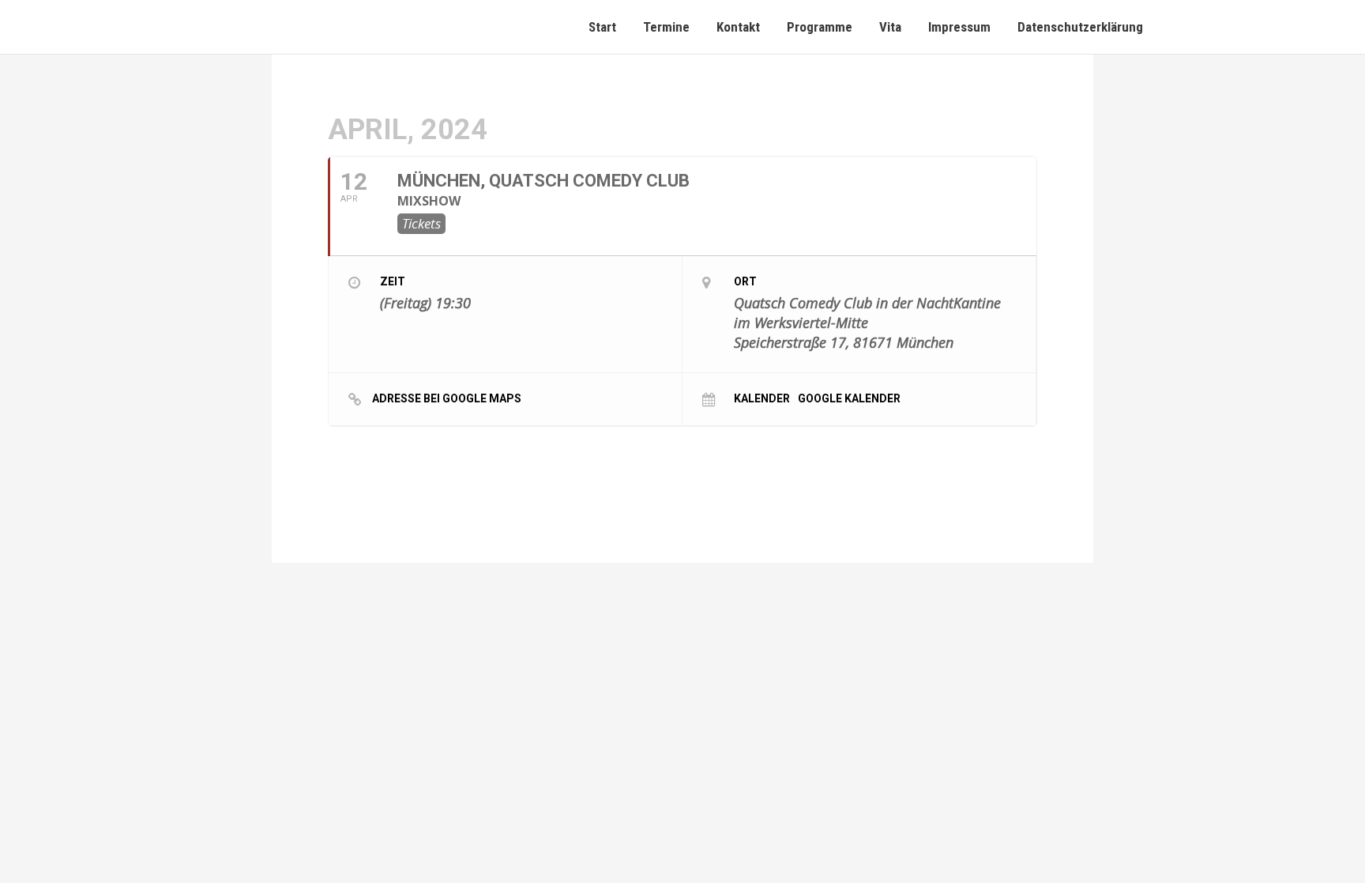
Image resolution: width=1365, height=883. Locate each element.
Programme (819, 27)
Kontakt (738, 27)
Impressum (959, 27)
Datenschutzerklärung (1080, 27)
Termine (666, 27)
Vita (890, 27)
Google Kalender (849, 398)
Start (602, 27)
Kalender (762, 398)
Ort (745, 281)
